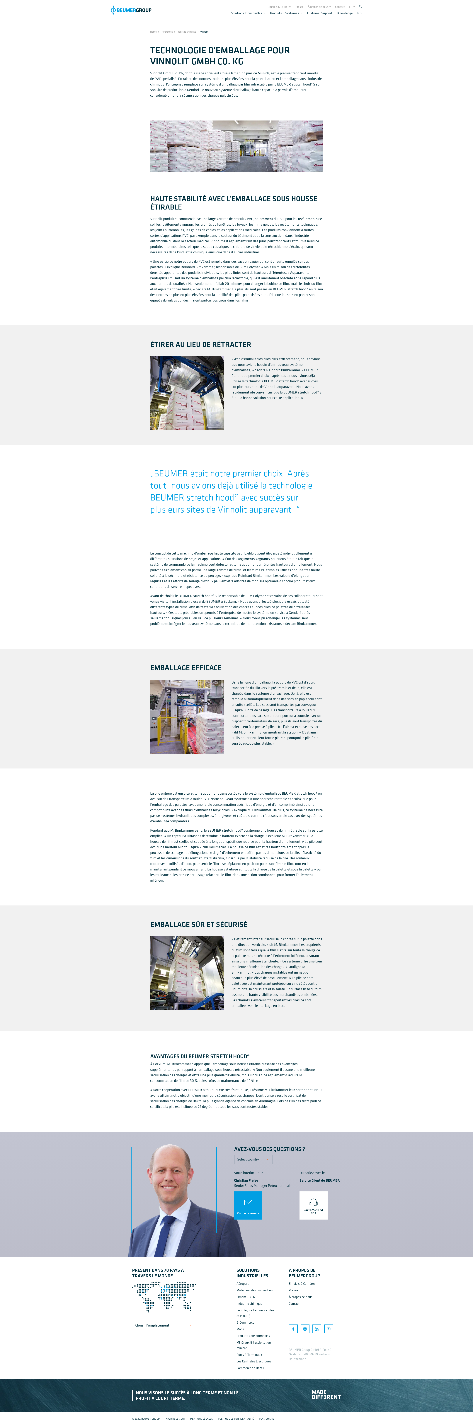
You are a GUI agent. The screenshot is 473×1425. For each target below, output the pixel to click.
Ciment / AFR (245, 1297)
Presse (293, 1290)
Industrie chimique (186, 31)
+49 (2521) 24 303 (313, 1211)
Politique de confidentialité (236, 1418)
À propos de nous (300, 1297)
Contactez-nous (248, 1213)
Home (153, 31)
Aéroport (242, 1283)
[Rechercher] (360, 6)
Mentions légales (201, 1418)
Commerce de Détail (250, 1368)
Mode (240, 1329)
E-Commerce (245, 1322)
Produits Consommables (253, 1336)
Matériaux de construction (254, 1290)
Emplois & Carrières (302, 1283)
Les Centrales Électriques (253, 1361)
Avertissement (175, 1418)
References (167, 31)
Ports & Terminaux (249, 1354)
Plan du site (266, 1418)
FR (350, 6)
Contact (294, 1303)
